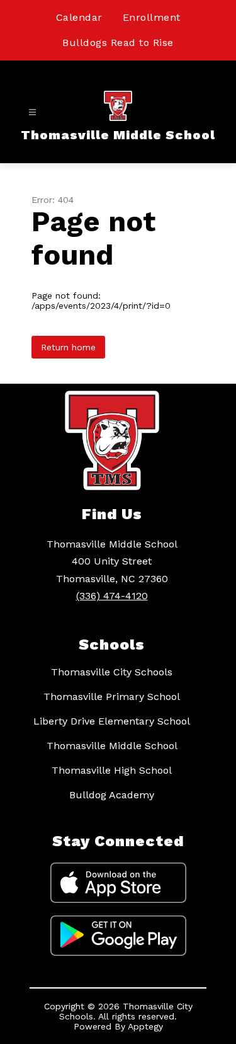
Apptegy (145, 1026)
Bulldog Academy (111, 795)
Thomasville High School (112, 770)
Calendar (79, 17)
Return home (68, 347)
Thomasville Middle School (112, 746)
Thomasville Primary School (111, 697)
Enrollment (152, 17)
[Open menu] (32, 112)
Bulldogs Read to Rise (118, 43)
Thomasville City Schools (111, 672)
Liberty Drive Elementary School (111, 721)
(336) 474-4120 (112, 596)
